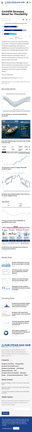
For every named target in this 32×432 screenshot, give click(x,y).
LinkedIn (20, 78)
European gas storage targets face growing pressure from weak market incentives (21, 305)
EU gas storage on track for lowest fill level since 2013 (15, 383)
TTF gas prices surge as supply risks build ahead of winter (15, 392)
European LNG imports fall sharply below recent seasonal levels (21, 314)
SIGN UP (5, 413)
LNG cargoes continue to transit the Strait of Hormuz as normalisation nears (21, 332)
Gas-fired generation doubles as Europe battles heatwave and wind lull (21, 323)
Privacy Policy (19, 416)
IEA (29, 81)
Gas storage (16, 81)
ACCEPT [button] (16, 428)
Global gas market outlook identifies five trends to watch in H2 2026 (21, 288)
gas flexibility (8, 81)
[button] (23, 19)
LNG (6, 83)
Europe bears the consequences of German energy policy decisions (15, 247)
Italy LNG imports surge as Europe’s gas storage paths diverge (15, 388)
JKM (3, 83)
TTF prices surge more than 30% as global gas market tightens (20, 271)
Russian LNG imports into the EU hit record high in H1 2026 (20, 263)
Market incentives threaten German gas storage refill (20, 279)
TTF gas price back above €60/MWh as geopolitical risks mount (13, 221)
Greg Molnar (23, 81)
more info (8, 355)
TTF (9, 83)
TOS (13, 416)
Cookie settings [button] (7, 428)
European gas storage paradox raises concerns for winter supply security (16, 194)
